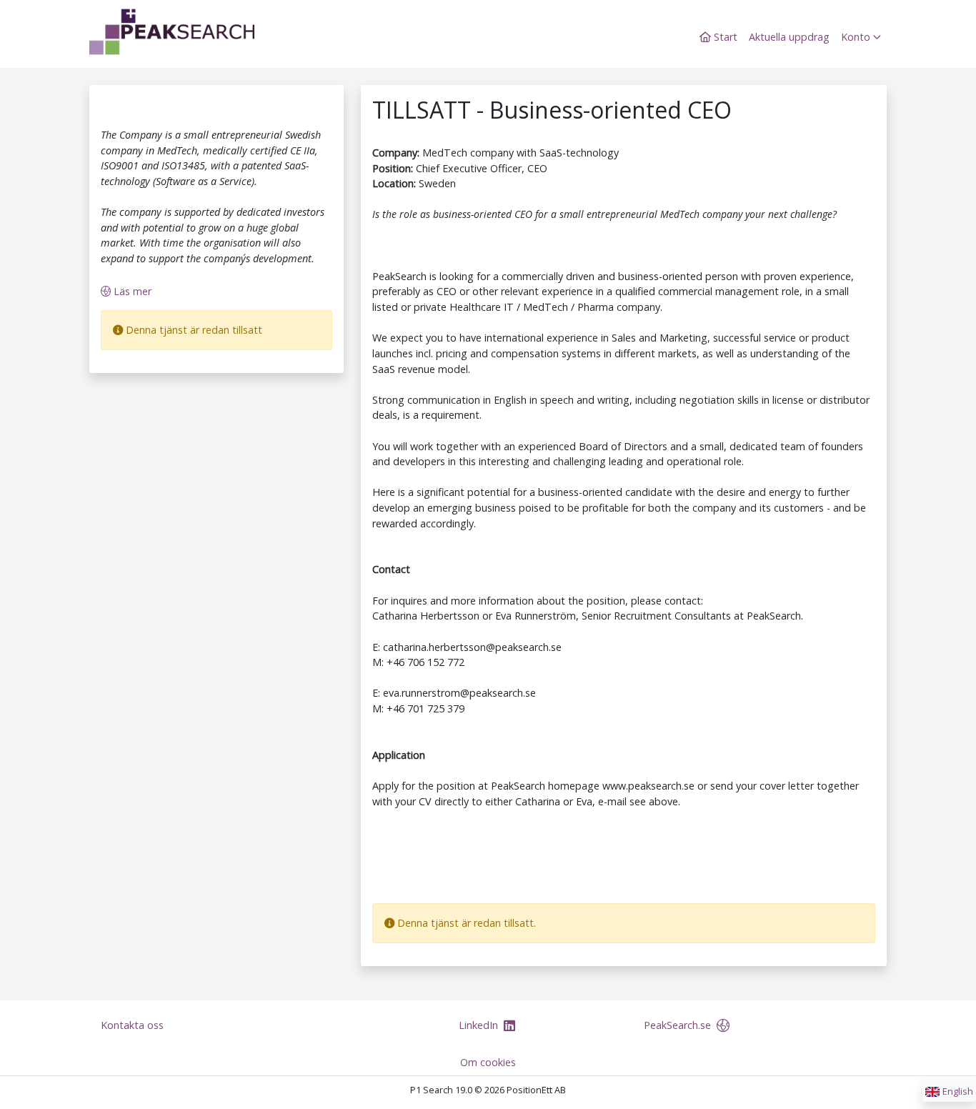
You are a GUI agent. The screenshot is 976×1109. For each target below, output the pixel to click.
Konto (857, 37)
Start (724, 37)
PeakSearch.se (679, 1025)
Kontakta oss (132, 1025)
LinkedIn (480, 1025)
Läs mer (131, 291)
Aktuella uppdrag (789, 37)
